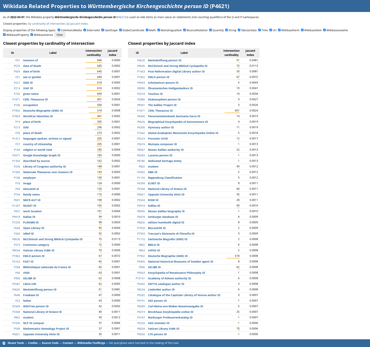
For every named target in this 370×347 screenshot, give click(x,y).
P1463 (141, 71)
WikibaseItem (313, 30)
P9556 (141, 334)
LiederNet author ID (161, 289)
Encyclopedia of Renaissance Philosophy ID (176, 273)
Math (152, 30)
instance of (30, 60)
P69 (17, 189)
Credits (33, 343)
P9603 (141, 82)
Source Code (50, 343)
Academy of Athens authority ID (169, 278)
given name (31, 94)
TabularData (249, 30)
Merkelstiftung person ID (39, 289)
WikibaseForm (290, 30)
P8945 (141, 211)
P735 (17, 94)
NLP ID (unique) (33, 323)
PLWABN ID (31, 222)
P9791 (141, 300)
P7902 (16, 110)
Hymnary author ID (161, 127)
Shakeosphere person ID (164, 99)
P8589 (141, 306)
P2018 (141, 94)
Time (265, 30)
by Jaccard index (77, 23)
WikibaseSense (43, 35)
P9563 (141, 273)
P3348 (16, 312)
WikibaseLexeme (337, 30)
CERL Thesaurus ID (35, 99)
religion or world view (37, 150)
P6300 (141, 127)
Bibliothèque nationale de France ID (47, 267)
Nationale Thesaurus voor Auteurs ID (47, 172)
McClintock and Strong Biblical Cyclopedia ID (52, 239)
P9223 (141, 138)
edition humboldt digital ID (166, 222)
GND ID (28, 82)
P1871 (16, 99)
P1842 (141, 133)
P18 (17, 183)
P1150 (141, 177)
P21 (17, 77)
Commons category (36, 245)
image (27, 183)
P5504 (141, 200)
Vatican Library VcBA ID (38, 250)
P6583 (141, 155)
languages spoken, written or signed (47, 138)
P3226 (141, 323)
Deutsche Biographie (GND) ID (43, 110)
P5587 (16, 284)
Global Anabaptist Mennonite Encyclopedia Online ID (183, 133)
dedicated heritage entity (165, 161)
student (28, 317)
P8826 (141, 222)
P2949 (16, 306)
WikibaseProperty (17, 35)
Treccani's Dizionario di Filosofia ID (171, 233)
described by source (36, 161)
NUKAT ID (29, 205)
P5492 (141, 284)
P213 (17, 127)
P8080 (141, 88)
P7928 (141, 228)
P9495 (141, 261)
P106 (17, 105)
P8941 (141, 105)
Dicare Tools (16, 343)
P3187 (141, 317)
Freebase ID (31, 295)
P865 (142, 245)
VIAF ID (28, 88)
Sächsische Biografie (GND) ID (167, 239)
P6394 (141, 183)
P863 (142, 250)
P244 (17, 166)
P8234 (141, 289)
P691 (17, 200)
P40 (17, 273)
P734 (17, 194)
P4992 (141, 172)
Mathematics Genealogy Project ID (46, 328)
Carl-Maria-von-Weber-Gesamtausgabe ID (175, 306)
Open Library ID (33, 228)
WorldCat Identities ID (38, 116)
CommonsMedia (71, 30)
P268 (17, 267)
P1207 (16, 205)
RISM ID (153, 200)
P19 (17, 122)
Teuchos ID (155, 94)
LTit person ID (157, 334)
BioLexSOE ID (157, 228)
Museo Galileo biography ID (166, 211)
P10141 (140, 278)
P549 (17, 328)
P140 (17, 150)
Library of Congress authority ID (44, 166)
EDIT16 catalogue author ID (166, 284)
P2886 (141, 99)
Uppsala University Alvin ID (41, 334)
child (26, 273)
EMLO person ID (34, 256)
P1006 (16, 172)
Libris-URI (29, 284)
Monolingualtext (171, 30)
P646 (17, 295)
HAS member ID (158, 323)
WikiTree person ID (36, 306)
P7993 (141, 233)
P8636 (16, 239)
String (232, 30)
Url (275, 30)
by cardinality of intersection (46, 23)
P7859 (16, 116)
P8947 (141, 150)
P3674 (141, 144)
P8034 (16, 250)
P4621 (121, 17)
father (27, 300)
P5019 (141, 312)
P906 (17, 278)
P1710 (141, 239)
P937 (17, 211)
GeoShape (111, 30)
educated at (31, 189)
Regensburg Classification (165, 177)
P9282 (141, 295)
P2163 (16, 261)
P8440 (141, 116)
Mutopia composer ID (162, 144)
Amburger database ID (163, 217)
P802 (17, 317)
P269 (17, 233)
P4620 (16, 289)
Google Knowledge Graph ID (41, 155)
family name (31, 194)
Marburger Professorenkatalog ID (170, 317)
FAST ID (28, 261)
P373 (17, 245)
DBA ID (152, 172)
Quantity (218, 30)
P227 (17, 82)
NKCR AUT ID (31, 200)
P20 (17, 133)
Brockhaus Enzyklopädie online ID (170, 312)
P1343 (16, 161)
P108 (17, 177)
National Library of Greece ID (42, 312)
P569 (17, 71)
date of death (32, 66)
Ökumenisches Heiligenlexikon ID (170, 88)
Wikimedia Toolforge (91, 343)
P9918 (16, 217)
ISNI (26, 127)
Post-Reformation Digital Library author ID (176, 71)
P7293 (16, 222)
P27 (17, 144)
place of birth (32, 122)
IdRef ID (28, 233)
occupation (30, 105)
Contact (68, 343)
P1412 (16, 138)
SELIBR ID (29, 278)
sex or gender (32, 77)
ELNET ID (154, 183)
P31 (17, 60)
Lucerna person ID (160, 155)
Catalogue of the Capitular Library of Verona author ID (184, 295)
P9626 (141, 122)
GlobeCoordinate (133, 30)
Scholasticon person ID (163, 82)
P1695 (16, 323)
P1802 (16, 256)
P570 (17, 66)
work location (32, 211)
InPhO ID (154, 250)
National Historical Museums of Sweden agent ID (180, 261)
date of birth (31, 71)
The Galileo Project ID (162, 105)
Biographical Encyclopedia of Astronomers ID (178, 122)
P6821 (16, 334)
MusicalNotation (197, 30)
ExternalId (93, 30)
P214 (17, 88)
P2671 (16, 155)
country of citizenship (37, 144)
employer (29, 177)
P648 (17, 228)
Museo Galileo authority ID (166, 150)
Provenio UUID (158, 138)
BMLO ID (154, 245)
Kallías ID (29, 217)
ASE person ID (157, 300)
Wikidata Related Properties (41, 6)
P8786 (141, 161)
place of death (32, 133)
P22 (17, 300)
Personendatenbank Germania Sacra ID (174, 116)
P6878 (141, 217)
